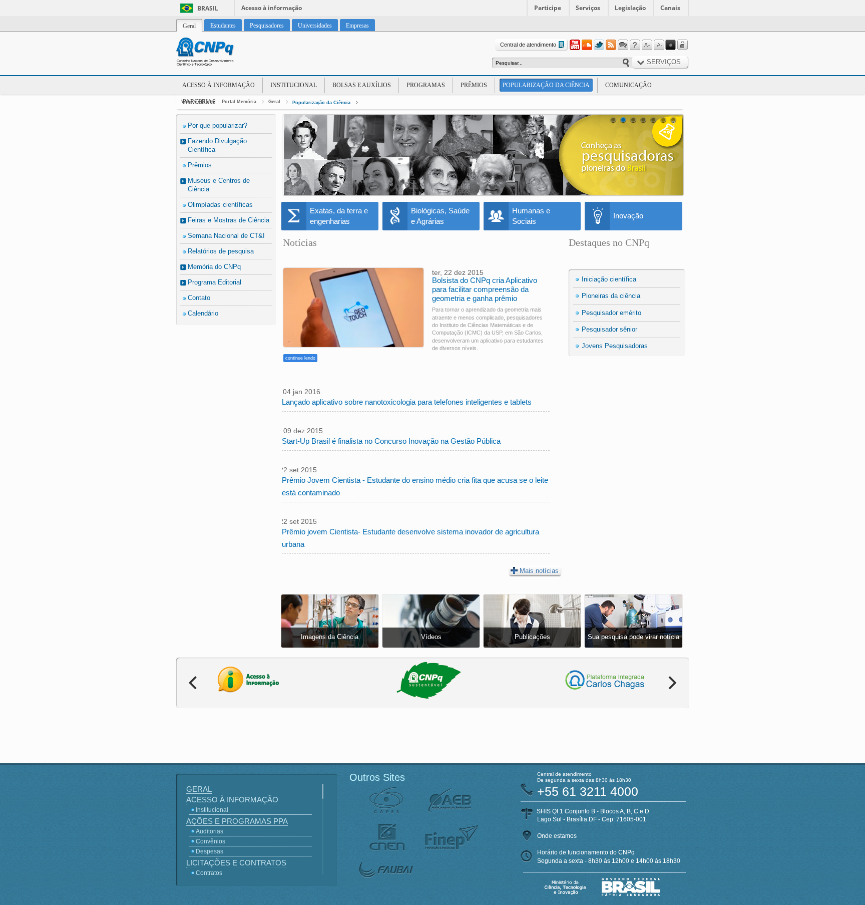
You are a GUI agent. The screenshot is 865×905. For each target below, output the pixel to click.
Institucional (293, 85)
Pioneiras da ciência (611, 295)
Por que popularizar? (217, 125)
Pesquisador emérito (611, 313)
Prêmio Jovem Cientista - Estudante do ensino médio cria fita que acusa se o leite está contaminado (415, 486)
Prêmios (474, 85)
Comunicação (628, 85)
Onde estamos (557, 835)
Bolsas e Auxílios (361, 85)
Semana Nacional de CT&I (226, 235)
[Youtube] (574, 45)
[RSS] (610, 45)
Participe (547, 8)
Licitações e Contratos (236, 862)
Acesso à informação (271, 8)
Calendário (203, 313)
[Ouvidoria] (622, 45)
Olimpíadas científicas (220, 204)
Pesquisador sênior (609, 329)
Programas (425, 85)
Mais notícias (539, 570)
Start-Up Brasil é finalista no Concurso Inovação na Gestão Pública (391, 441)
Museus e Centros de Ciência (219, 185)
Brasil (207, 8)
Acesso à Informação (218, 85)
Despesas (209, 851)
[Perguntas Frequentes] (634, 45)
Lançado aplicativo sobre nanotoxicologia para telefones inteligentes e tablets (407, 402)
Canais (670, 8)
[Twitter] (598, 45)
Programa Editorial (214, 282)
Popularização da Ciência (546, 85)
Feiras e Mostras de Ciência (228, 220)
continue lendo (300, 358)
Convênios (210, 841)
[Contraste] (670, 45)
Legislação (630, 8)
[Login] (682, 45)
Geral (274, 101)
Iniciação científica (609, 279)
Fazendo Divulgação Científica (217, 145)
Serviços (588, 8)
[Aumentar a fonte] (646, 45)
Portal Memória (239, 101)
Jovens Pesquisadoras (615, 346)
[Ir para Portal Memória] (217, 53)
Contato (199, 297)
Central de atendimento (528, 45)
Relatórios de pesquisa (221, 251)
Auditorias (209, 831)
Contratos (209, 872)
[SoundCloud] (586, 45)
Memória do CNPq (214, 266)
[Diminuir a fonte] (658, 45)
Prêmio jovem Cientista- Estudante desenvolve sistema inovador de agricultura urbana (410, 537)
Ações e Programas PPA (237, 821)
